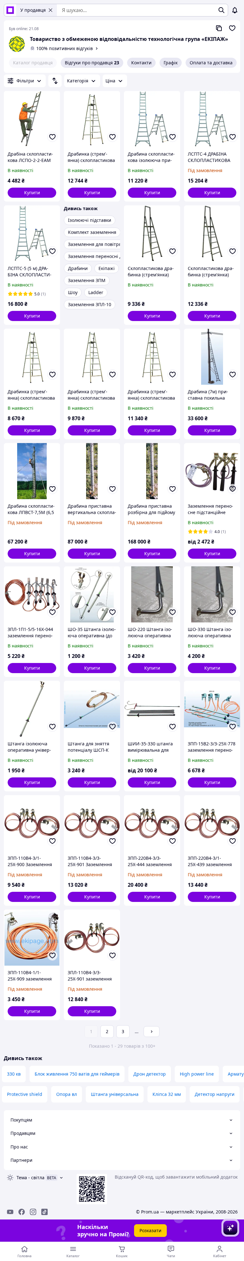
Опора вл (66, 1094)
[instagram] (33, 1212)
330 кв (14, 1074)
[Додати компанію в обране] (232, 28)
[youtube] (10, 1212)
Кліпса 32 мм (166, 1094)
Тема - (30, 1177)
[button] (32, 193)
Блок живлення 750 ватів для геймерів (77, 1074)
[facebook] (21, 1212)
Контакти (141, 63)
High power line (197, 1074)
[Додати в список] (52, 137)
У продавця (33, 10)
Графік (171, 63)
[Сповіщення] (234, 10)
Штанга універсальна (115, 1094)
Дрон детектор (149, 1074)
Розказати (150, 1230)
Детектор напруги (214, 1094)
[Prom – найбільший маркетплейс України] (10, 10)
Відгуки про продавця (92, 63)
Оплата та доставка (211, 63)
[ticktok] (44, 1212)
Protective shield (24, 1094)
